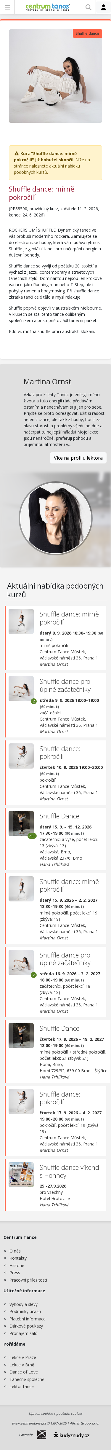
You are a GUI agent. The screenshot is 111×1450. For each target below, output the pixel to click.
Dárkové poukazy (26, 1326)
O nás (15, 1251)
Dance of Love (23, 1372)
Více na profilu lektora (78, 458)
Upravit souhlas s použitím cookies (55, 1413)
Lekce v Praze (22, 1357)
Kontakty (18, 1258)
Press (14, 1272)
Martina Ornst (47, 381)
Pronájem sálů (23, 1333)
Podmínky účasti (25, 1311)
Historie (16, 1265)
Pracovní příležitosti (28, 1280)
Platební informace (27, 1319)
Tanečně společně (26, 1379)
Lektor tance (21, 1386)
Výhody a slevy (23, 1304)
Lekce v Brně (21, 1365)
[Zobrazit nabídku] (7, 7)
